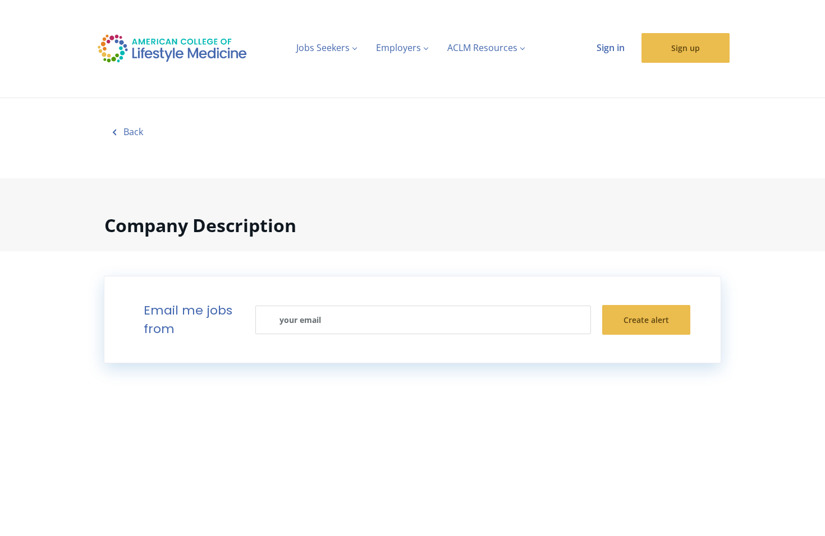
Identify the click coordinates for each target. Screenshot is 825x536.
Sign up (685, 48)
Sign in (611, 47)
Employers (398, 47)
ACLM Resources (482, 47)
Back (132, 132)
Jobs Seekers (323, 47)
